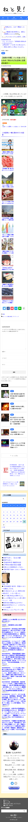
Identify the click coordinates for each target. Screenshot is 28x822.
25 (7, 521)
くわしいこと (14, 787)
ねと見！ (14, 815)
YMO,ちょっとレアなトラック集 (13, 610)
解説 (11, 316)
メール (4, 358)
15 (21, 515)
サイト (3, 364)
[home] (15, 783)
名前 (3, 351)
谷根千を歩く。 (8, 560)
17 (3, 518)
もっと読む (15, 455)
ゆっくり (5, 316)
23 (24, 518)
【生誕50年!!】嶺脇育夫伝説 (12, 562)
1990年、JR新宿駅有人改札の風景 (12, 625)
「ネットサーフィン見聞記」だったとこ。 (14, 817)
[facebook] (8, 308)
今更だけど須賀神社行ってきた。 (13, 567)
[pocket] (12, 308)
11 (7, 515)
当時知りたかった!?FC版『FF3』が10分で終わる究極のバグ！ (17, 445)
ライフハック (16, 316)
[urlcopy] (23, 308)
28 (17, 521)
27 (14, 521)
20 (14, 518)
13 (14, 515)
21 (17, 518)
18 (7, 518)
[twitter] (4, 308)
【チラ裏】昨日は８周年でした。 (13, 595)
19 (10, 518)
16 (24, 515)
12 (10, 515)
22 (21, 518)
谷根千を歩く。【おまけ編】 (12, 558)
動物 (9, 316)
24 (4, 521)
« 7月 (3, 527)
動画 (4, 314)
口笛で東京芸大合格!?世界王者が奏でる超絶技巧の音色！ (17, 396)
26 (10, 521)
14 (17, 515)
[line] (19, 308)
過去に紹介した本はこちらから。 (14, 47)
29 (21, 521)
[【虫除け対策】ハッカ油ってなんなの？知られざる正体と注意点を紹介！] (16, 308)
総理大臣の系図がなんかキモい (13, 603)
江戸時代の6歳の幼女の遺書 (12, 565)
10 (3, 515)
